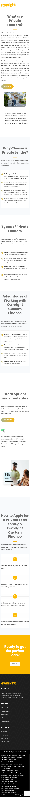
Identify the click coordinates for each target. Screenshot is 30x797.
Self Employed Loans (7, 779)
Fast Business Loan (6, 766)
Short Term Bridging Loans (9, 781)
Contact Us (5, 738)
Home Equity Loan (19, 766)
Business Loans (6, 707)
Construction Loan (6, 764)
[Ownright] (8, 5)
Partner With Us (6, 742)
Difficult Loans (18, 764)
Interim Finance (5, 768)
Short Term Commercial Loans (10, 788)
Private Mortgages (16, 773)
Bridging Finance (5, 755)
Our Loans (5, 735)
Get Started (15, 664)
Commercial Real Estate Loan (9, 762)
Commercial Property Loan (8, 759)
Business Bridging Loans (19, 755)
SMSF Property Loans (21, 795)
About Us (4, 731)
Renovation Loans (6, 775)
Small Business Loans (7, 795)
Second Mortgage (18, 775)
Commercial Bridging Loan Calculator (12, 757)
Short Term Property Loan (8, 792)
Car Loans (5, 714)
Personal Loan (6, 711)
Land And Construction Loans (9, 770)
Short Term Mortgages (7, 790)
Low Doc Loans (5, 773)
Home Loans (5, 718)
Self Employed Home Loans (9, 777)
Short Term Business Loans (9, 784)
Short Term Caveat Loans (8, 786)
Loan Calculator (6, 721)
